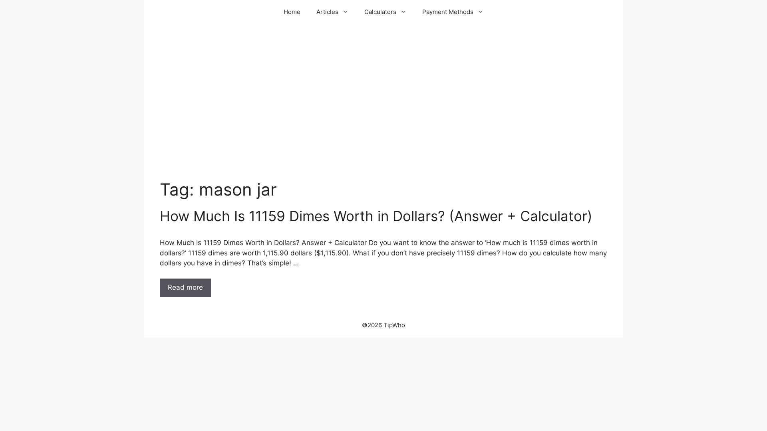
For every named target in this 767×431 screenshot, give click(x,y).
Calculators (380, 12)
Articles (327, 12)
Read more (185, 287)
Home (292, 12)
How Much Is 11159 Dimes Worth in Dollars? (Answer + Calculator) (376, 216)
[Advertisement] (383, 116)
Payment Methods (447, 12)
